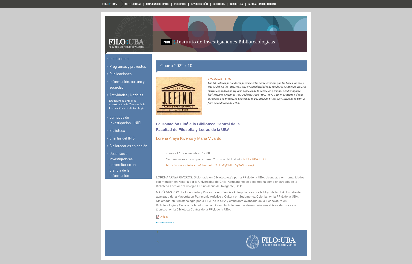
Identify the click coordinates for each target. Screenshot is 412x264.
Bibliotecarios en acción (128, 146)
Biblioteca (236, 4)
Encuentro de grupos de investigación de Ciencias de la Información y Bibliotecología (127, 104)
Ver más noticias (164, 222)
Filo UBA (112, 4)
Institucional (132, 4)
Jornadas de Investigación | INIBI (125, 120)
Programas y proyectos (127, 66)
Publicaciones (120, 74)
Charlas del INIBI (122, 138)
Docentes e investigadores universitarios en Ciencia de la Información (122, 164)
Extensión (219, 4)
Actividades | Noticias (126, 95)
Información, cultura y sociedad (127, 84)
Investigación (199, 4)
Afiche (164, 217)
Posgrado (180, 4)
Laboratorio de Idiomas (262, 4)
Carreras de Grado (157, 4)
